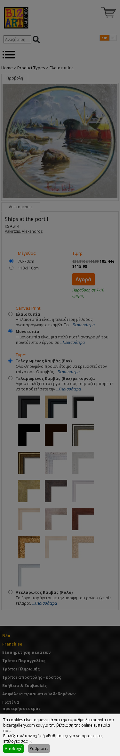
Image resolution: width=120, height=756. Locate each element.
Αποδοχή (13, 748)
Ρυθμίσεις (39, 748)
